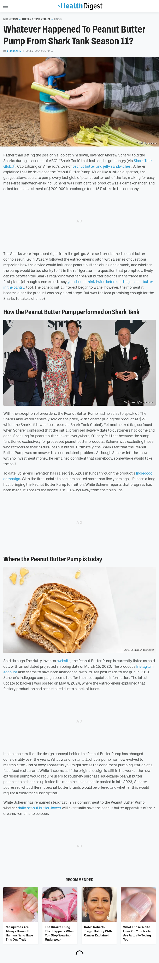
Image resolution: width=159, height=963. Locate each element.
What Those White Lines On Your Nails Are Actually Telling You (137, 933)
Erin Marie (14, 50)
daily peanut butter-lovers (39, 808)
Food (57, 19)
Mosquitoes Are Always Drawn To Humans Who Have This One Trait (19, 933)
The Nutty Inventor (146, 143)
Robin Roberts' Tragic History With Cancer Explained (98, 931)
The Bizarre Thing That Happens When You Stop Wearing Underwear (59, 933)
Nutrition (10, 19)
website (63, 660)
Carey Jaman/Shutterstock (138, 649)
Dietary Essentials (36, 19)
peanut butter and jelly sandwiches (101, 166)
